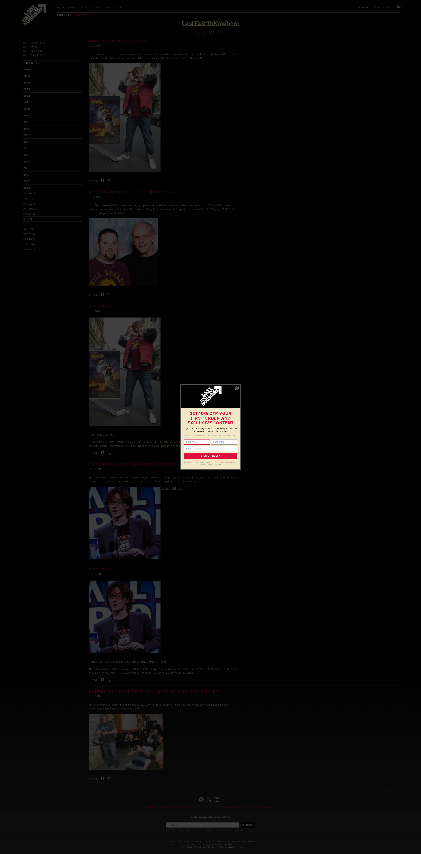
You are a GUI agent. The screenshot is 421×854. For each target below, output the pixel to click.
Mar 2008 (29, 203)
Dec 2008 (29, 249)
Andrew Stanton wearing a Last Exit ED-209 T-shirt (154, 691)
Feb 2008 (29, 198)
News (95, 7)
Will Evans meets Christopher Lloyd (134, 192)
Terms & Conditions (199, 830)
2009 (26, 181)
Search (363, 7)
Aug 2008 (29, 229)
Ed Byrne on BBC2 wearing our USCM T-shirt (143, 464)
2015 (26, 141)
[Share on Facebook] (102, 180)
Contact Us (250, 807)
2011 (26, 168)
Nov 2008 (29, 244)
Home (60, 15)
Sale (120, 7)
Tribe (196, 847)
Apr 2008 (29, 208)
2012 (26, 161)
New (66, 7)
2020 (26, 109)
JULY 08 (98, 306)
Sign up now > (210, 455)
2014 (26, 148)
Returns (231, 807)
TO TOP (92, 792)
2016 (26, 135)
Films (108, 7)
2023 (26, 89)
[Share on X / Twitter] (109, 180)
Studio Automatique (234, 847)
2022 (26, 95)
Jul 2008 (29, 224)
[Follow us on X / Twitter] (209, 799)
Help (376, 7)
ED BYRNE (100, 569)
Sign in (389, 7)
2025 (26, 76)
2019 (26, 115)
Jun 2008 (29, 219)
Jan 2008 (29, 193)
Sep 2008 (29, 234)
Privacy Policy (248, 830)
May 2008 (29, 213)
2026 (26, 69)
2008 (26, 187)
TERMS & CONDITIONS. (231, 842)
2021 (26, 102)
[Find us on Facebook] (201, 799)
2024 (26, 82)
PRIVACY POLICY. (248, 842)
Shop (84, 7)
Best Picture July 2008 (118, 41)
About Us (194, 807)
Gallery (177, 807)
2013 (26, 155)
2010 (26, 174)
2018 (26, 122)
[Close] (237, 388)
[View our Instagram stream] (217, 799)
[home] (34, 16)
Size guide (213, 807)
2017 (26, 128)
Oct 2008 (29, 239)
